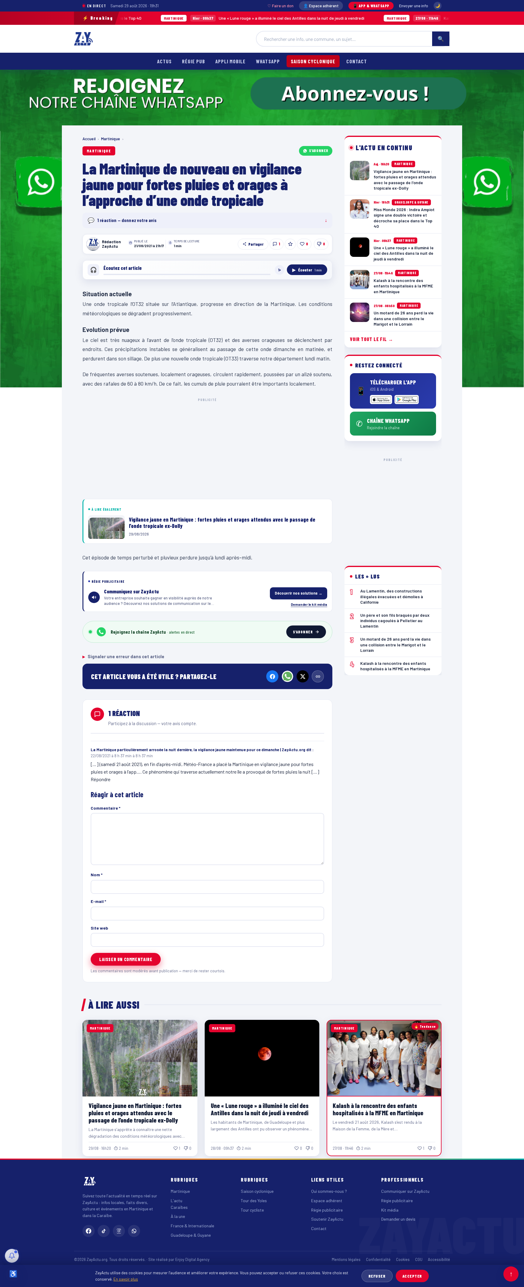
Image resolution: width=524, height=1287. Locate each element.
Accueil (89, 138)
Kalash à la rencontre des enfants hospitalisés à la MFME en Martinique (378, 1109)
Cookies (403, 1259)
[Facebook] (272, 676)
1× (279, 269)
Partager (256, 244)
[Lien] (318, 676)
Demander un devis (398, 1219)
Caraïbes (179, 1207)
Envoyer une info (413, 5)
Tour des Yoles (254, 1200)
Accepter (412, 1276)
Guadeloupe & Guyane (191, 1235)
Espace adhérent (326, 1200)
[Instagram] (119, 1231)
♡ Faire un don (280, 5)
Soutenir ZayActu (327, 1219)
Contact (356, 61)
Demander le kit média (309, 604)
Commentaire (105, 808)
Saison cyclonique (313, 61)
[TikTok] (104, 1231)
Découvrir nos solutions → (298, 593)
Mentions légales (346, 1259)
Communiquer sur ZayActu (405, 1191)
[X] (303, 676)
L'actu (176, 1200)
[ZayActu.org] (83, 38)
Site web (99, 927)
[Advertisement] (207, 447)
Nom (96, 874)
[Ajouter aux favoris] (290, 244)
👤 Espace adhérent (321, 5)
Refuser (377, 1276)
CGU (418, 1259)
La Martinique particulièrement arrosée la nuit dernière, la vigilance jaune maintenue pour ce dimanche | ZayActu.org (198, 749)
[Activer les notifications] (12, 1256)
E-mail (98, 901)
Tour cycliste (252, 1209)
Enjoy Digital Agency (192, 1259)
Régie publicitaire (327, 1209)
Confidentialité (378, 1259)
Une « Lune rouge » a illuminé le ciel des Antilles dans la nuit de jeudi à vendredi (219, 18)
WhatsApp (268, 61)
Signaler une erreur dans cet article (123, 656)
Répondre (100, 779)
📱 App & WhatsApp (371, 5)
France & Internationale (192, 1225)
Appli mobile (230, 61)
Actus (164, 61)
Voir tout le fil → (371, 339)
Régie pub (193, 61)
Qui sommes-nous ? (329, 1191)
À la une (178, 1216)
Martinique (110, 138)
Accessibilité (439, 1259)
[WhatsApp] (287, 676)
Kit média (389, 1209)
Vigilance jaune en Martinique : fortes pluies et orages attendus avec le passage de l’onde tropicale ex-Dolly (135, 1113)
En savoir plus (125, 1279)
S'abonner (318, 150)
